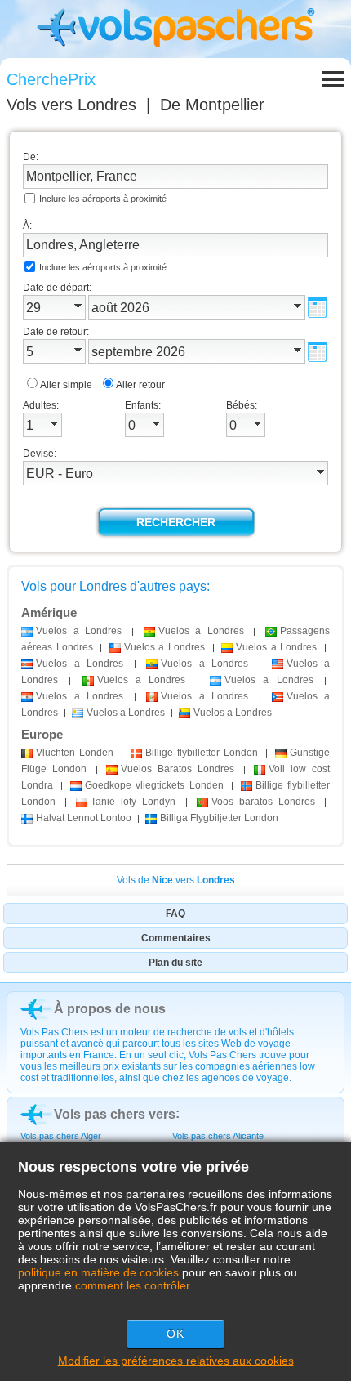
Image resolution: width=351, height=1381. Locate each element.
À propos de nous (110, 1009)
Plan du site (175, 962)
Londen (74, 752)
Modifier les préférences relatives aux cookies (176, 1360)
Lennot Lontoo (83, 818)
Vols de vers (176, 880)
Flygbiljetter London (219, 818)
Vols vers (71, 105)
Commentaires (176, 938)
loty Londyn (133, 801)
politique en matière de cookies (98, 1272)
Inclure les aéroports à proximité (103, 198)
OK (175, 1333)
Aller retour (140, 385)
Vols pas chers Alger (60, 1136)
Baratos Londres (177, 769)
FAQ (175, 913)
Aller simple (66, 385)
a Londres (79, 631)
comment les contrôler (132, 1285)
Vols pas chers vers (115, 1114)
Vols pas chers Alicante (218, 1136)
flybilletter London (201, 752)
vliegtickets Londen (154, 785)
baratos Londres (263, 801)
